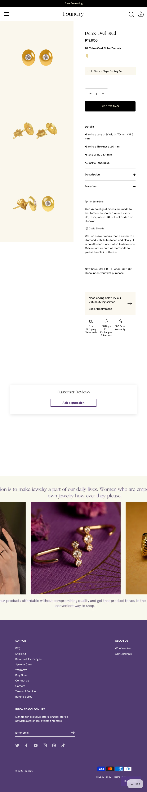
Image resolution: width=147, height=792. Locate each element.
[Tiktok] (63, 745)
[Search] (131, 14)
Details (89, 126)
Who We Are (123, 648)
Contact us (22, 680)
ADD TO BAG (110, 106)
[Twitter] (17, 745)
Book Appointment (100, 308)
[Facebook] (26, 745)
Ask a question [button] (73, 403)
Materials (91, 186)
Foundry (28, 770)
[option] (73, 3)
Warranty (21, 670)
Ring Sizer (21, 675)
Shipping (20, 653)
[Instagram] (45, 745)
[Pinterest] (54, 745)
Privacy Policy (103, 776)
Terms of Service (25, 691)
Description (92, 174)
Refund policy (23, 696)
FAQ (17, 648)
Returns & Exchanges (28, 659)
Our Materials (123, 653)
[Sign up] (73, 733)
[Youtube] (36, 745)
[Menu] (6, 14)
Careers (20, 686)
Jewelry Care (23, 664)
